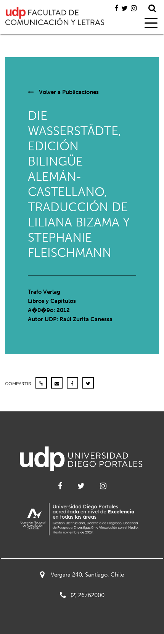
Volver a (68, 92)
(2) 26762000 (88, 595)
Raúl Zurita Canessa (86, 319)
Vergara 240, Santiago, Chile (87, 574)
